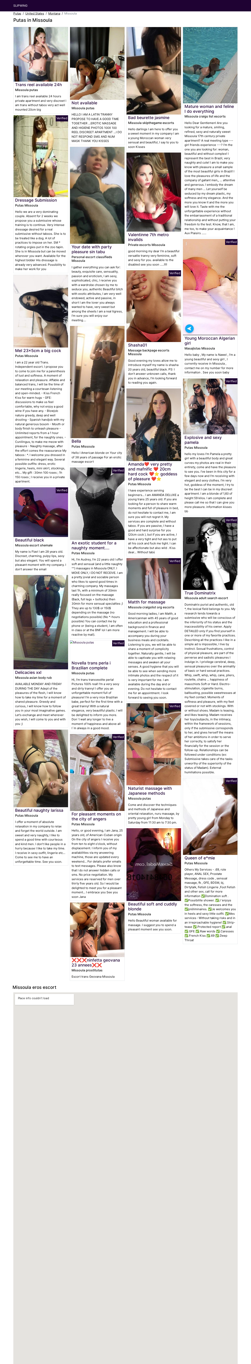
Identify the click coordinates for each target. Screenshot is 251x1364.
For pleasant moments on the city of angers (96, 816)
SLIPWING (20, 5)
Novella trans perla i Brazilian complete (91, 665)
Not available (84, 102)
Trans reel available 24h (38, 84)
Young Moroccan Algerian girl (210, 341)
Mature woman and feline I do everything (209, 109)
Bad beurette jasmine (148, 117)
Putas (17, 13)
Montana (54, 13)
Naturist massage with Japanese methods (150, 791)
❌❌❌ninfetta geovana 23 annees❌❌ (96, 962)
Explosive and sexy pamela (203, 440)
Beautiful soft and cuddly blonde (152, 906)
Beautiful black (29, 540)
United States (34, 13)
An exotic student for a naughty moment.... (94, 545)
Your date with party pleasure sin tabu (92, 249)
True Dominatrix (200, 593)
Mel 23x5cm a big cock (38, 350)
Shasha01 (137, 345)
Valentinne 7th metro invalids (148, 237)
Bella (76, 441)
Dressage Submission (36, 200)
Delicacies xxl (28, 672)
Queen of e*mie (200, 857)
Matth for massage (146, 602)
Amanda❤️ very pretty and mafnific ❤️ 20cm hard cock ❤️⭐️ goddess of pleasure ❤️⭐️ (152, 471)
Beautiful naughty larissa (39, 810)
